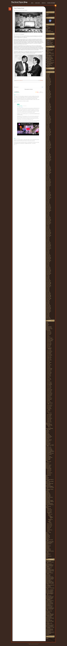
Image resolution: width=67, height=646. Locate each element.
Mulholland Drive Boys (50, 497)
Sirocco (48, 544)
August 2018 (48, 173)
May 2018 (48, 176)
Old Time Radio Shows (50, 503)
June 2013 (48, 238)
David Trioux (49, 356)
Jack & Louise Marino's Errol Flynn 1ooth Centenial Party (50, 487)
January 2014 (48, 231)
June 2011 (48, 263)
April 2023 (48, 114)
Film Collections (49, 456)
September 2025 (49, 84)
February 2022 (49, 129)
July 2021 (48, 136)
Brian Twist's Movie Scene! (50, 570)
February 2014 (49, 230)
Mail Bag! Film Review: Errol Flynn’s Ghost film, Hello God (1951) (50, 59)
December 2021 (49, 131)
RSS (55, 6)
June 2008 (48, 301)
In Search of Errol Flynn (50, 602)
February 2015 (49, 217)
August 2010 (48, 274)
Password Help (49, 506)
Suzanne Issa (49, 406)
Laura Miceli (49, 385)
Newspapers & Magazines (50, 501)
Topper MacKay (50, 418)
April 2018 (48, 177)
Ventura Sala (49, 419)
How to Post (48, 482)
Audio (47, 325)
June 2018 (48, 175)
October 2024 (48, 95)
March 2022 (48, 128)
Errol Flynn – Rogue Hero (50, 589)
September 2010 (49, 273)
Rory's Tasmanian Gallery (50, 541)
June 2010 (48, 276)
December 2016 (49, 194)
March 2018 (48, 178)
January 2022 (48, 130)
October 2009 (48, 284)
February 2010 (49, 280)
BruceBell (49, 346)
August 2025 (48, 85)
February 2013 (49, 242)
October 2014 (48, 221)
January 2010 (48, 281)
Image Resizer (49, 485)
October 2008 (48, 297)
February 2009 (49, 293)
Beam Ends (49, 508)
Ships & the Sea (49, 543)
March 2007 (48, 317)
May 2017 (48, 189)
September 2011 (49, 260)
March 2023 (48, 115)
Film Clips (48, 455)
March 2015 (48, 216)
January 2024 (48, 105)
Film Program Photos (49, 457)
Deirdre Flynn (49, 470)
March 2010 (48, 279)
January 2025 (48, 92)
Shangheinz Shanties (49, 542)
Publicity (48, 534)
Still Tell (52, 40)
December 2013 (49, 232)
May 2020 (48, 151)
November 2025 (49, 82)
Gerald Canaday (50, 368)
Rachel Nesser (50, 395)
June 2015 (48, 213)
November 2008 (49, 296)
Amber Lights (49, 333)
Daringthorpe (49, 353)
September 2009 (49, 285)
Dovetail (49, 363)
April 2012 (48, 253)
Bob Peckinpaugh (50, 340)
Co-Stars (48, 433)
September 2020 (49, 147)
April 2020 (48, 152)
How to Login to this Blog (50, 481)
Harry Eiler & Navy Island (50, 596)
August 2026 (48, 73)
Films (47, 460)
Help (47, 29)
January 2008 (48, 306)
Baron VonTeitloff (50, 338)
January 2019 (48, 168)
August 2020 (48, 148)
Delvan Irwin (49, 358)
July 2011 (48, 262)
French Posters (50, 523)
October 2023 (48, 108)
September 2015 (49, 210)
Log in (47, 638)
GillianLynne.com (49, 595)
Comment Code (49, 435)
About (47, 26)
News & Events (49, 30)
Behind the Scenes (49, 327)
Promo (47, 533)
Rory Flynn (49, 401)
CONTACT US (49, 437)
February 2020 (49, 154)
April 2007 (48, 316)
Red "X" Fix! (48, 537)
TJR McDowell (50, 414)
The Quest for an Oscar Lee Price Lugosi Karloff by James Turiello (50, 63)
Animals (48, 324)
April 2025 (48, 89)
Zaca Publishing (49, 633)
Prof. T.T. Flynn (49, 532)
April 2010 (48, 278)
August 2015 (48, 211)
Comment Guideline (49, 436)
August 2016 (48, 198)
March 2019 (48, 166)
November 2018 (49, 170)
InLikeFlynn (49, 374)
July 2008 (48, 300)
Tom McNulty (49, 415)
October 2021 (48, 133)
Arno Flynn (49, 334)
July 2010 (48, 275)
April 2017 (48, 190)
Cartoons (48, 431)
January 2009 (48, 294)
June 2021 (48, 137)
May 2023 (48, 113)
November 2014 (49, 220)
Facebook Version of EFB (50, 453)
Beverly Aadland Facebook (50, 569)
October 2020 (48, 146)
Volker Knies (49, 420)
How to (48, 478)
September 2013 (49, 235)
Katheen (49, 380)
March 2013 (48, 241)
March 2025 (48, 90)
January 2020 (48, 155)
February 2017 (49, 192)
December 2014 (49, 219)
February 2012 (49, 255)
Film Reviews (48, 459)
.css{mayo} (32, 643)
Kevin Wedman (50, 383)
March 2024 (48, 103)
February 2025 (49, 91)
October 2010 (48, 272)
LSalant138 (49, 388)
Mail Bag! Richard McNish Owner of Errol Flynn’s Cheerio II (50, 50)
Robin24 (49, 400)
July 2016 (48, 199)
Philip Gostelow (50, 394)
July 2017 (48, 187)
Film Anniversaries (49, 454)
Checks (48, 432)
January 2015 (48, 218)
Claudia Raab (49, 352)
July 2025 (48, 86)
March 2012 (48, 254)
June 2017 (48, 188)
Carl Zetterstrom (50, 351)
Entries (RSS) (31, 644)
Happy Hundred (49, 52)
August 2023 (48, 110)
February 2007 (49, 318)
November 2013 (49, 233)
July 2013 (48, 237)
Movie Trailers (48, 496)
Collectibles (48, 434)
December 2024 (49, 93)
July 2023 (48, 111)
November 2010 (49, 271)
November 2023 (49, 107)
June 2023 (48, 112)
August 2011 (48, 261)
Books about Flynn (49, 424)
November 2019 (49, 157)
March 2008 (48, 304)
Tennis (49, 531)
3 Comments (41, 80)
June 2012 (48, 251)
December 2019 (49, 156)
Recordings (48, 536)
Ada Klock (49, 330)
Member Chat (48, 494)
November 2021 (49, 132)
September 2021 (49, 134)
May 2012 (48, 252)
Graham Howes (50, 369)
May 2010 (48, 277)
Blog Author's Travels (49, 328)
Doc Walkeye (49, 362)
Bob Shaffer (49, 341)
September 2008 (49, 298)
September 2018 (49, 172)
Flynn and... (18, 80)
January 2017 (48, 193)
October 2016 (48, 196)
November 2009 (49, 283)
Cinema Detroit (49, 574)
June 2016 (48, 200)
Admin (47, 323)
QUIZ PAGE (48, 535)
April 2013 (48, 240)
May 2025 (48, 88)
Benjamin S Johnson (50, 339)
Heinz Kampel (50, 372)
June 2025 (48, 87)
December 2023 (49, 106)
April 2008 (48, 303)
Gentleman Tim (21, 80)
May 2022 (48, 126)
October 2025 (48, 83)
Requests (48, 538)
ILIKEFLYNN (49, 373)
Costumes (48, 438)
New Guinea (48, 499)
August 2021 (48, 135)
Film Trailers (49, 461)
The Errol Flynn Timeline (50, 31)
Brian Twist (49, 345)
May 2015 (48, 214)
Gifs (47, 476)
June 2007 (48, 314)
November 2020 (49, 145)
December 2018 (49, 169)
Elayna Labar (49, 364)
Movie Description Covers (51, 517)
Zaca (47, 557)
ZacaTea (48, 634)
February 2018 (49, 179)
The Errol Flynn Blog (19, 2)
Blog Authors (48, 329)
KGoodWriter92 (50, 384)
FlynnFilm (49, 367)
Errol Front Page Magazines (50, 451)
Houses (48, 477)
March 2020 (48, 153)
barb (15, 94)
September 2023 (49, 109)
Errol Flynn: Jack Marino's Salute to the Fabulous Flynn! (50, 594)
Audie (48, 335)
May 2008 (48, 302)
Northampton (48, 502)
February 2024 (49, 104)
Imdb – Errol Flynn (49, 601)
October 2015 (48, 209)
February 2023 (49, 116)
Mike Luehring (48, 495)
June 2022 (48, 125)
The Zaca (49, 410)
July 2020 (48, 149)
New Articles (48, 498)
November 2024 (49, 94)
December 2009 (49, 282)
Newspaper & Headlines (50, 500)
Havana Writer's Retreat (50, 597)
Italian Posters (50, 526)
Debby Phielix (49, 357)
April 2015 (48, 215)
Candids (48, 430)
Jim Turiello (49, 378)
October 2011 (48, 259)
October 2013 (48, 234)
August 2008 (48, 299)
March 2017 (48, 191)
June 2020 (48, 150)
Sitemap (49, 27)
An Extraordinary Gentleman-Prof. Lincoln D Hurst (50, 562)
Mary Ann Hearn (50, 389)
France (50, 515)
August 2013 (48, 236)
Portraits (49, 528)
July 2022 (48, 124)
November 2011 (49, 258)
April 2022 (48, 127)
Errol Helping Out (49, 452)
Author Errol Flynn (49, 326)
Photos (48, 507)
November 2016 (49, 195)
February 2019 (49, 167)
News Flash (49, 527)
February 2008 (49, 305)
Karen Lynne (49, 379)
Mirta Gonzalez (50, 390)
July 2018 (48, 174)
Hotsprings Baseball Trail (50, 600)
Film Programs (49, 458)
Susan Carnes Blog (49, 620)
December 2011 (49, 257)
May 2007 (48, 315)
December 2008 (49, 295)
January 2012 (48, 256)
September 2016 (49, 197)
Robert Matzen (50, 399)
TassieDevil (49, 407)
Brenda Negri (49, 344)
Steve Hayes (48, 619)
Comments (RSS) (36, 644)
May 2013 (48, 239)
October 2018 (48, 171)
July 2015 (48, 212)
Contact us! (48, 28)
